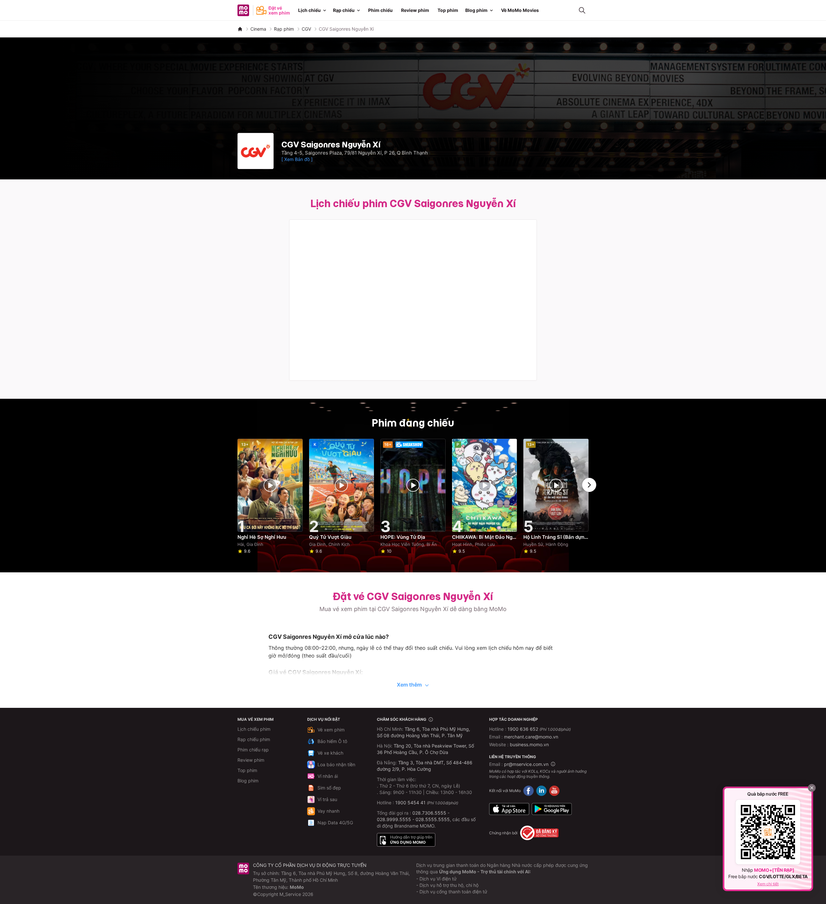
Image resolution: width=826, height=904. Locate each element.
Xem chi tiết (768, 883)
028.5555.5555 (433, 819)
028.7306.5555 (429, 813)
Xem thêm (409, 684)
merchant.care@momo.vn (531, 736)
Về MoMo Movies (520, 10)
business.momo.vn (529, 744)
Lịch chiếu (309, 10)
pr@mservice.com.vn (526, 764)
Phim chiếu (380, 10)
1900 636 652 (539, 729)
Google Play (552, 808)
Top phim (448, 10)
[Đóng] (812, 788)
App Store (509, 808)
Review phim (415, 10)
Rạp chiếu (344, 10)
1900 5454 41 (410, 802)
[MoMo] (240, 29)
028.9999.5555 (394, 819)
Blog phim (476, 10)
